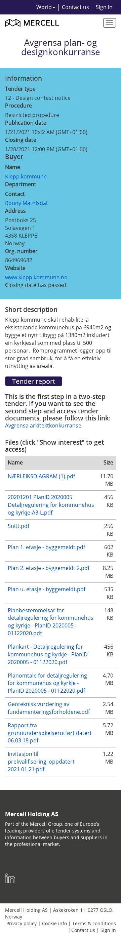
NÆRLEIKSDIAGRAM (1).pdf (41, 476)
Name (12, 167)
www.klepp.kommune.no (36, 277)
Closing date (20, 140)
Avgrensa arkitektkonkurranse (43, 425)
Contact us (75, 7)
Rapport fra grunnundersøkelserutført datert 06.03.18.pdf (50, 733)
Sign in (104, 7)
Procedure (18, 105)
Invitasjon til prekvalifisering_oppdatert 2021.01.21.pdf (41, 761)
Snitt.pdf (18, 526)
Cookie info (54, 923)
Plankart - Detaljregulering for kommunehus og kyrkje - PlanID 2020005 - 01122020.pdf (48, 654)
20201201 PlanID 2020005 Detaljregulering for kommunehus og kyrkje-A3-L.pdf (51, 504)
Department (20, 184)
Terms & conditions (94, 923)
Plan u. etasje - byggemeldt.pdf (46, 589)
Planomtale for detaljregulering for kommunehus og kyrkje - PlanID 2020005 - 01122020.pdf (47, 683)
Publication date (25, 122)
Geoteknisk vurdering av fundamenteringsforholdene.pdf (49, 708)
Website (15, 268)
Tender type (20, 88)
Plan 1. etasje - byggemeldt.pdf (46, 547)
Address (15, 210)
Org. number (21, 251)
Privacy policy (21, 923)
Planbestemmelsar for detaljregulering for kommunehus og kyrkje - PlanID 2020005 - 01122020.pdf (50, 622)
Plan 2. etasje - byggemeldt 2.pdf (48, 568)
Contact (15, 194)
